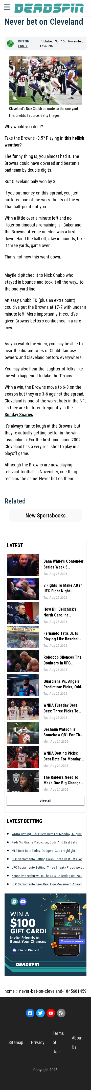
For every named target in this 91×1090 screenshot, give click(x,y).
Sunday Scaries (19, 414)
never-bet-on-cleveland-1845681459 (52, 991)
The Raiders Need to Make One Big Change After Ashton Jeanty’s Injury (62, 780)
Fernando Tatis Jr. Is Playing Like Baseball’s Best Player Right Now (62, 636)
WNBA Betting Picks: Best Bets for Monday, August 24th (62, 756)
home (10, 991)
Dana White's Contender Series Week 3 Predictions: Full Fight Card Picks (63, 564)
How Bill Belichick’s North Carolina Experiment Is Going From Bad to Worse (60, 612)
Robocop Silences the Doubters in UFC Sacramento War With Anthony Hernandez (62, 660)
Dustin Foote (23, 43)
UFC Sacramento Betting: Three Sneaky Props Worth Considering (48, 867)
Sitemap (15, 1042)
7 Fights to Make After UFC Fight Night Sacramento (62, 588)
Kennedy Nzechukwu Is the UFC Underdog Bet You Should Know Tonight (47, 876)
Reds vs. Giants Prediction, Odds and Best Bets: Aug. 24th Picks (45, 842)
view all (45, 801)
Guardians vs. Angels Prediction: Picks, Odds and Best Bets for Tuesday (63, 684)
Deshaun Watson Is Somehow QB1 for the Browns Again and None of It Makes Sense (62, 732)
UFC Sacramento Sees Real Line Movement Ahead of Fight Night (47, 884)
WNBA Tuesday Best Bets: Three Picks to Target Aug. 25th (60, 708)
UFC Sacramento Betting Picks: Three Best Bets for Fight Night (47, 859)
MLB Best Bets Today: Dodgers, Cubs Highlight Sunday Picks (43, 851)
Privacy (37, 1042)
